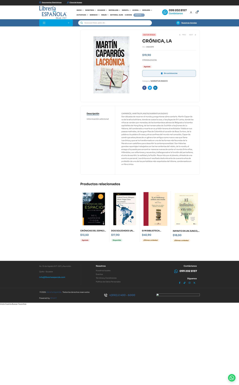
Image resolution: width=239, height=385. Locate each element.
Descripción (93, 113)
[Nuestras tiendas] (178, 23)
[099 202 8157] (165, 12)
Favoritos (22, 304)
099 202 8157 (178, 10)
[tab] (98, 113)
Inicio (2, 304)
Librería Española (53, 292)
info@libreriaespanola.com (52, 277)
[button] (232, 378)
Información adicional (98, 119)
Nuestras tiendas (189, 23)
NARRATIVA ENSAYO (159, 81)
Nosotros (101, 266)
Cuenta (8, 304)
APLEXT (53, 298)
